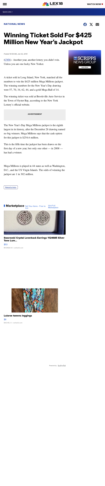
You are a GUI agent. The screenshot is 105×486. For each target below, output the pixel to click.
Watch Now (94, 4)
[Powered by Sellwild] (62, 366)
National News (14, 24)
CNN (7, 59)
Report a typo (10, 187)
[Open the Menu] (4, 4)
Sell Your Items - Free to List (35, 207)
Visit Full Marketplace (53, 207)
